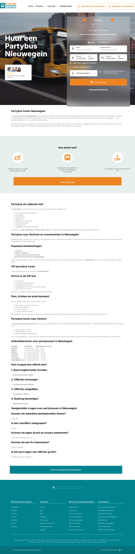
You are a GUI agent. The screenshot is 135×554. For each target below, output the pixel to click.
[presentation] (84, 20)
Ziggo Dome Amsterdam (105, 513)
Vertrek (78, 47)
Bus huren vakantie (74, 523)
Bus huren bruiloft (74, 526)
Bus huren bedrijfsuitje (76, 520)
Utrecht (13, 517)
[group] (67, 353)
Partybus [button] (14, 354)
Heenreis (78, 56)
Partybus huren (73, 507)
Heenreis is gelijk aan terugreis (84, 63)
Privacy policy (44, 520)
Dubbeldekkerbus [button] (17, 360)
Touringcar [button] (15, 358)
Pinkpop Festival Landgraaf (106, 523)
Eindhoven (14, 520)
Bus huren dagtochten (75, 517)
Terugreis (108, 56)
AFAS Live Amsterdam (104, 526)
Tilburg (13, 523)
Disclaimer (43, 517)
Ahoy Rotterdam (102, 520)
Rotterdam (14, 510)
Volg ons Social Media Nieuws (109, 550)
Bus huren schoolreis (75, 513)
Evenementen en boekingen (106, 530)
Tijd (89, 56)
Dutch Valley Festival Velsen (106, 510)
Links (41, 513)
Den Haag (14, 513)
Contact (42, 507)
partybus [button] (17, 209)
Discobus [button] (14, 356)
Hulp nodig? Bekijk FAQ (98, 90)
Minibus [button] (14, 350)
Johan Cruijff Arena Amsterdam (107, 507)
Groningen (14, 526)
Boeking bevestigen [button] (20, 403)
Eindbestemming (105, 47)
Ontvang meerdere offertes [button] (23, 384)
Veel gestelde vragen (46, 526)
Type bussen (73, 510)
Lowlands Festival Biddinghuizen (107, 517)
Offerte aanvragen (67, 182)
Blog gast (42, 530)
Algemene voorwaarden (47, 523)
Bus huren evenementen (76, 530)
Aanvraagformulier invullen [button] (23, 375)
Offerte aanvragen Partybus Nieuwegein (66, 470)
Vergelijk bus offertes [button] (21, 394)
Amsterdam (14, 507)
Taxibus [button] (14, 348)
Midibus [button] (14, 352)
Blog (41, 510)
